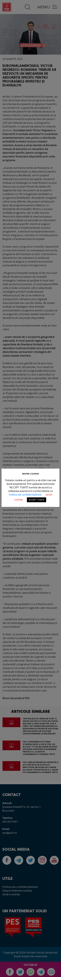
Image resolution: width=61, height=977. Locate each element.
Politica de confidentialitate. (25, 494)
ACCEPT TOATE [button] (36, 499)
